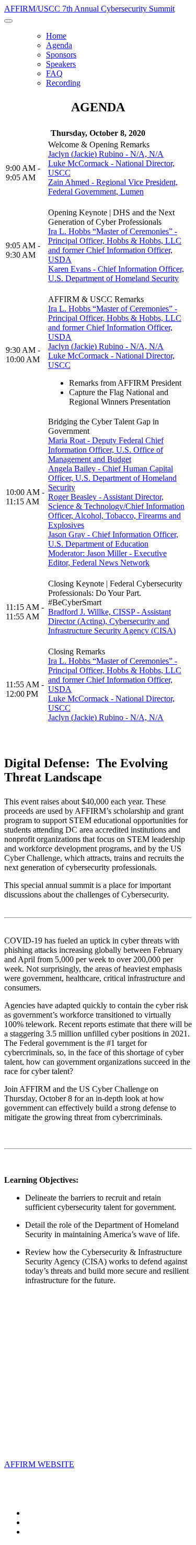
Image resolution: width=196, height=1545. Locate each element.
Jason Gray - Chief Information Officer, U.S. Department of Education (113, 539)
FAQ (54, 73)
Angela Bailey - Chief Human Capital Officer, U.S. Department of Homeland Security (112, 478)
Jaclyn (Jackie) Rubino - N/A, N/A (106, 153)
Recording (63, 82)
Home (56, 35)
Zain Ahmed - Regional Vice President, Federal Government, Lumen (113, 187)
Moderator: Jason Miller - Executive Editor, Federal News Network (107, 558)
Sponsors (61, 54)
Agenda (59, 45)
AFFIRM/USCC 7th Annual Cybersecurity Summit (89, 8)
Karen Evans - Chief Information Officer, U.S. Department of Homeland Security (116, 273)
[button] (39, 1464)
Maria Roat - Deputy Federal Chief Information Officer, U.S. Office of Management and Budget (106, 450)
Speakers (61, 64)
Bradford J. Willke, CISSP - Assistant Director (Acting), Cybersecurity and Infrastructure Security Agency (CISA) (112, 621)
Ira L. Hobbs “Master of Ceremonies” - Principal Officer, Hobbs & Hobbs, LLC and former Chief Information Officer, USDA (114, 245)
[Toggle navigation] (8, 20)
